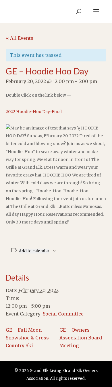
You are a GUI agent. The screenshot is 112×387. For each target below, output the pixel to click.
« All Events (19, 38)
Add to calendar (34, 251)
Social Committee (63, 314)
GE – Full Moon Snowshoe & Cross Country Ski (27, 337)
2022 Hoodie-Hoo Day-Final (34, 111)
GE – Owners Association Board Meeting (80, 337)
